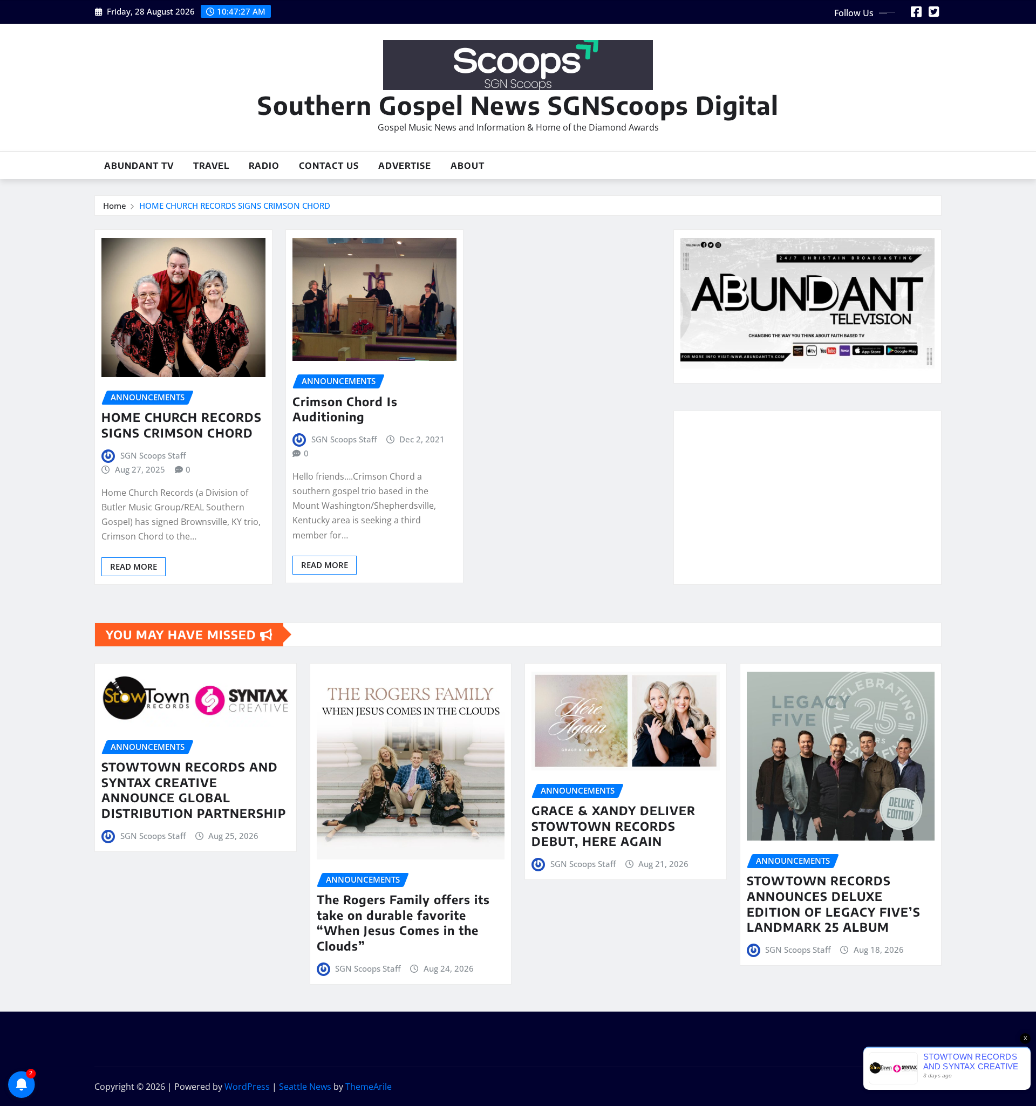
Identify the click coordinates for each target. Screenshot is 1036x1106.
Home (114, 205)
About (468, 165)
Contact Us (329, 165)
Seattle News (305, 1087)
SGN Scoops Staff (153, 455)
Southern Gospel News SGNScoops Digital (518, 105)
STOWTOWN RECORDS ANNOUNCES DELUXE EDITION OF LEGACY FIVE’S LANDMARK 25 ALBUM (834, 903)
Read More (133, 566)
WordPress (247, 1087)
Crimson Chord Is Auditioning (345, 409)
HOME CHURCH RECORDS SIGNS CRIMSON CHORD (234, 205)
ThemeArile (368, 1087)
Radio (264, 165)
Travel (211, 165)
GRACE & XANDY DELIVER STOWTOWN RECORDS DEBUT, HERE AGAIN (613, 826)
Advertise (404, 165)
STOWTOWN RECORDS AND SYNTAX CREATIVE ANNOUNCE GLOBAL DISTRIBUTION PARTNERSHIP (193, 790)
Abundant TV (139, 165)
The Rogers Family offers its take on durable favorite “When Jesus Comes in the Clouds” (403, 922)
